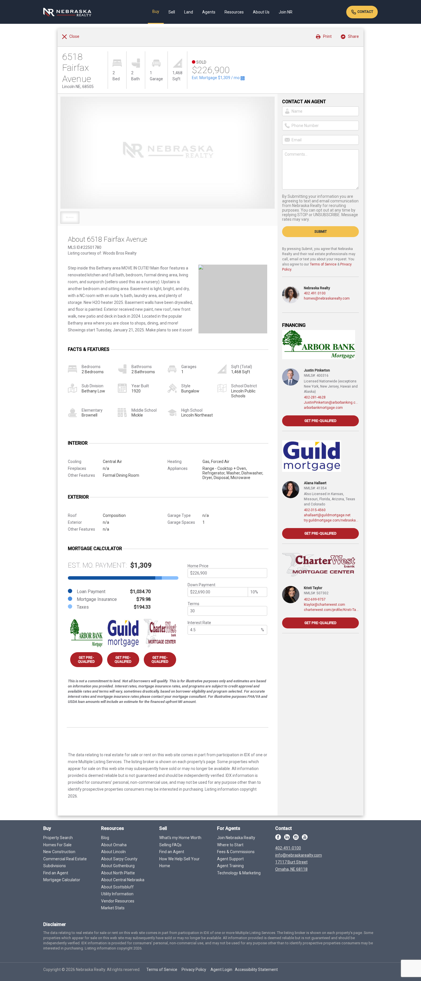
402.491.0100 (315, 293)
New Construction (59, 851)
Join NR (285, 12)
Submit (320, 232)
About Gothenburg (118, 865)
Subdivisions (54, 865)
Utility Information (117, 894)
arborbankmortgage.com (323, 408)
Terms (193, 603)
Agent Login (221, 969)
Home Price (198, 566)
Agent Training (230, 865)
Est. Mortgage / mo (216, 77)
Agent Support (230, 859)
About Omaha (114, 845)
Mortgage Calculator (61, 880)
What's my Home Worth (180, 837)
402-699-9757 (315, 599)
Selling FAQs (170, 845)
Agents (208, 12)
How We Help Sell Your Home (179, 862)
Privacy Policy (194, 969)
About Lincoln (113, 851)
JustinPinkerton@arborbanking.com (331, 402)
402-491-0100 (288, 848)
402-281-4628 (315, 397)
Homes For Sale (57, 845)
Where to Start (230, 845)
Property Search (58, 837)
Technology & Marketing (239, 873)
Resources (234, 12)
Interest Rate (199, 622)
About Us (261, 12)
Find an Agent (55, 873)
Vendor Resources (117, 901)
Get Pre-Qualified (86, 660)
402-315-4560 (315, 510)
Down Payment (201, 585)
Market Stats (113, 908)
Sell (171, 12)
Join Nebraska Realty (236, 837)
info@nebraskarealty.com (298, 855)
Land (188, 12)
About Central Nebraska (122, 880)
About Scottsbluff (117, 887)
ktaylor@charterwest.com (324, 605)
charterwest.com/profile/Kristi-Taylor (331, 610)
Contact (365, 12)
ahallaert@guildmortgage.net (327, 515)
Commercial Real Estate (65, 859)
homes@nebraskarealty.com (327, 298)
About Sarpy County (119, 859)
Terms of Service (323, 264)
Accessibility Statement (256, 969)
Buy (155, 11)
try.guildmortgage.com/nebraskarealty (331, 520)
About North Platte (118, 873)
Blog (105, 837)
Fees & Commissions (236, 851)
